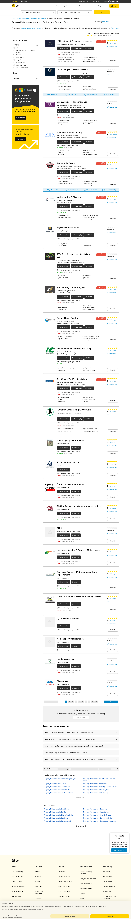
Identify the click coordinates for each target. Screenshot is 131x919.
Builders (37, 872)
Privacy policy (107, 877)
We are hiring (16, 896)
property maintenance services (30, 28)
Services (15, 866)
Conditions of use (109, 886)
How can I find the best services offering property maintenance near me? (69, 732)
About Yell (106, 872)
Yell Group (107, 866)
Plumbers (38, 877)
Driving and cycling (63, 886)
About (82, 899)
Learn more (21, 139)
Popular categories (62, 6)
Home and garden (63, 896)
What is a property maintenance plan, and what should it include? (66, 753)
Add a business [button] (81, 717)
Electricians (38, 886)
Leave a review (17, 881)
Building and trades (63, 877)
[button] (54, 12)
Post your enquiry (84, 6)
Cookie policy (107, 881)
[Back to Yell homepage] (16, 5)
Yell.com (15, 1)
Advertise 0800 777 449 (111, 1)
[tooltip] (90, 12)
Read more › (115, 28)
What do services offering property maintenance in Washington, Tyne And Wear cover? (74, 746)
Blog (99, 6)
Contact (82, 894)
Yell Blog (61, 866)
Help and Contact (18, 891)
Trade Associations (18, 886)
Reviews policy (107, 891)
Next (111, 702)
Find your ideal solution (88, 879)
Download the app (84, 1)
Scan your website (86, 884)
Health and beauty (63, 891)
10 (96, 702)
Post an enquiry (17, 877)
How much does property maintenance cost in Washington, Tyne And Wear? (70, 739)
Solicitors (38, 899)
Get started (20, 118)
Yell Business (23, 1)
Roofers (37, 881)
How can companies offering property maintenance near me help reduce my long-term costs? (76, 759)
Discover (39, 866)
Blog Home (61, 872)
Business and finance (64, 881)
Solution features (86, 889)
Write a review (112, 46)
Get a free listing (96, 1)
